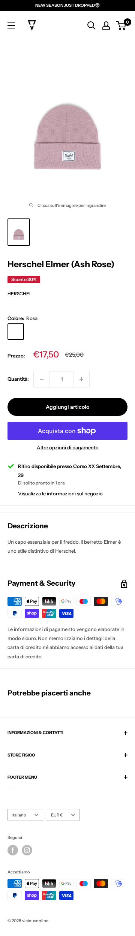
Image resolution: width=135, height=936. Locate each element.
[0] (121, 25)
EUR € (57, 815)
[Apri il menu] (11, 25)
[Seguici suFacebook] (13, 850)
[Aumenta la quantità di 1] (81, 379)
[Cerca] (91, 25)
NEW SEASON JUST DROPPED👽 (67, 5)
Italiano (19, 815)
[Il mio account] (106, 25)
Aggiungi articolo (67, 407)
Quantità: (18, 379)
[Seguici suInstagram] (27, 850)
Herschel (20, 293)
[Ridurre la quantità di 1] (42, 379)
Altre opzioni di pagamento (68, 447)
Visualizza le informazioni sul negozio (60, 493)
